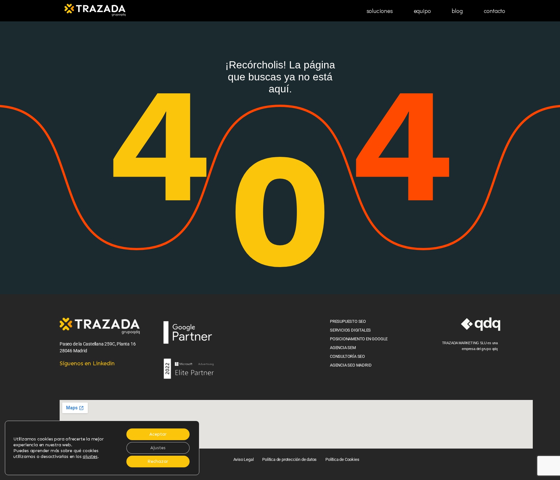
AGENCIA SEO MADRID (350, 365)
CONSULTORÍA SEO (347, 356)
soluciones (380, 11)
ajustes (90, 456)
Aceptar (158, 434)
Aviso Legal (243, 459)
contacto (494, 11)
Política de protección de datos (289, 459)
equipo (422, 11)
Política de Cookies (342, 459)
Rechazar (157, 461)
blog (457, 11)
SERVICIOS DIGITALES (350, 330)
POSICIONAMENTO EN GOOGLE (359, 338)
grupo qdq (490, 349)
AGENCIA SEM (343, 347)
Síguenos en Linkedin (87, 363)
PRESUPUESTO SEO (348, 321)
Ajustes (158, 448)
